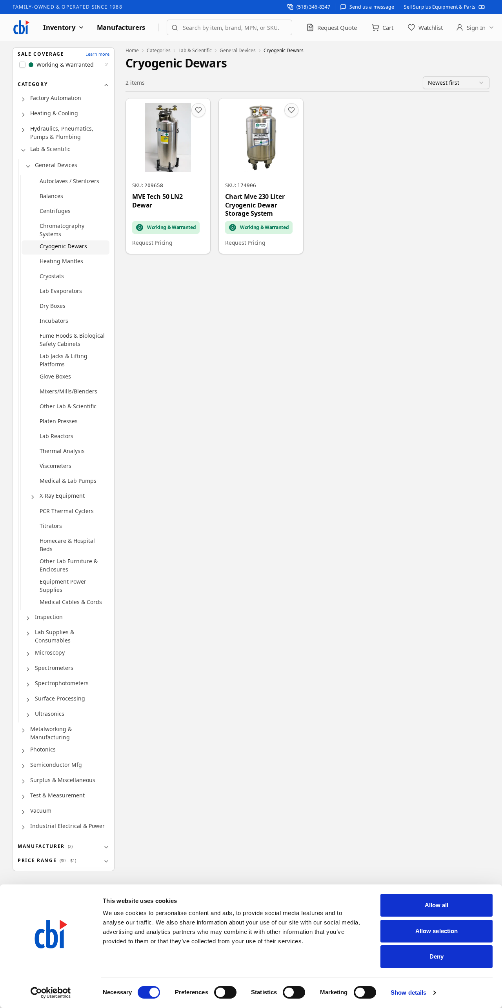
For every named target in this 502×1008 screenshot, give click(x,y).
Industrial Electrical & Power (67, 826)
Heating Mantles (61, 261)
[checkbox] (22, 65)
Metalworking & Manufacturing (51, 733)
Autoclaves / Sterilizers (69, 181)
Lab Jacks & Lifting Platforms (63, 360)
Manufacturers (121, 27)
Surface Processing (60, 698)
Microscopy (50, 652)
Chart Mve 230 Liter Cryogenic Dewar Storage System (255, 205)
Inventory (59, 27)
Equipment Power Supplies (63, 585)
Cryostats (52, 276)
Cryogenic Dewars (63, 246)
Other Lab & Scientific (68, 406)
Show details (408, 992)
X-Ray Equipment (62, 495)
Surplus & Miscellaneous (62, 780)
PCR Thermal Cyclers (67, 511)
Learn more (97, 54)
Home (132, 50)
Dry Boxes (52, 305)
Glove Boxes (55, 376)
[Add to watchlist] (198, 110)
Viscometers (55, 465)
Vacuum (40, 810)
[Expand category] (23, 99)
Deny (436, 956)
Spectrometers (54, 667)
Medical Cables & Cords (71, 602)
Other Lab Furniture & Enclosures (69, 565)
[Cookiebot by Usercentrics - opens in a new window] (50, 993)
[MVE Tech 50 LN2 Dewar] (168, 176)
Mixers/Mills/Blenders (68, 391)
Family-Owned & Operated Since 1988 (67, 7)
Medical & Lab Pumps (68, 480)
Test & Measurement (57, 795)
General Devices (56, 165)
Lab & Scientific (50, 149)
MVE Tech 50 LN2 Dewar (157, 201)
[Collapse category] (23, 150)
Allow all (437, 905)
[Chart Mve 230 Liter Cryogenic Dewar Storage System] (261, 176)
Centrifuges (55, 211)
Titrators (51, 525)
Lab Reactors (56, 436)
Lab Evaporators (61, 291)
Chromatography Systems (62, 230)
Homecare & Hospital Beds (67, 545)
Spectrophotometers (62, 683)
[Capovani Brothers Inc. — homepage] (21, 27)
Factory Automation (55, 98)
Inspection (49, 616)
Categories (159, 50)
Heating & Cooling (54, 113)
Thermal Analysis (62, 451)
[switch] (225, 992)
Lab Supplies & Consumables (54, 636)
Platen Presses (59, 421)
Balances (51, 196)
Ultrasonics (49, 713)
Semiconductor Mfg (56, 764)
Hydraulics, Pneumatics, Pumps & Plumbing (61, 132)
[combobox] (229, 27)
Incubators (54, 320)
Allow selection (436, 931)
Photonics (43, 749)
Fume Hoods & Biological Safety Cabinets (72, 340)
